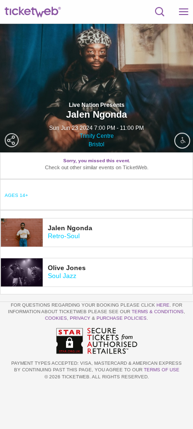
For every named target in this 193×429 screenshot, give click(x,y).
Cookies (56, 318)
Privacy (80, 318)
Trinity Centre (97, 136)
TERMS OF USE (161, 369)
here (163, 305)
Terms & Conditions (158, 311)
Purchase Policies (121, 318)
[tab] (96, 232)
